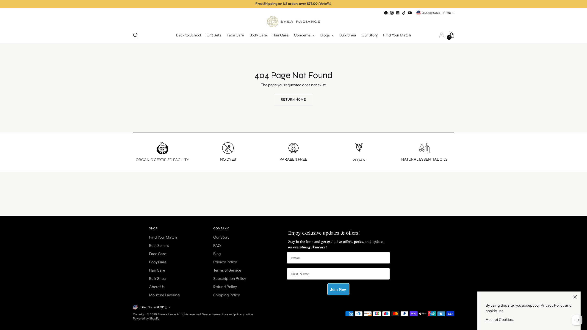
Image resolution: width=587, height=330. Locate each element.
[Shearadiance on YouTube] (410, 13)
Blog (217, 253)
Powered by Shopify (146, 318)
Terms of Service (227, 270)
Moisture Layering (164, 295)
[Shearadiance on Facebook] (386, 13)
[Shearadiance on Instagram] (392, 13)
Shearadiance (167, 314)
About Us (157, 286)
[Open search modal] (135, 35)
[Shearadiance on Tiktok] (404, 13)
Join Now (338, 289)
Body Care (157, 262)
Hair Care (157, 270)
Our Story (221, 237)
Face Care (157, 253)
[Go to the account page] (441, 35)
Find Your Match (163, 237)
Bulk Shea (157, 278)
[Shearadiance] (293, 21)
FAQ (217, 245)
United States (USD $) (436, 13)
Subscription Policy (229, 278)
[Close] (575, 296)
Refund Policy (225, 286)
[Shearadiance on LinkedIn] (398, 13)
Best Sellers (159, 245)
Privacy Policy (552, 305)
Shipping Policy (226, 295)
